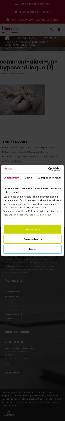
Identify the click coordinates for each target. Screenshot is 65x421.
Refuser (32, 249)
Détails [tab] (28, 177)
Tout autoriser (32, 229)
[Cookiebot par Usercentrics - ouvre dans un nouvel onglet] (48, 169)
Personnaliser (30, 239)
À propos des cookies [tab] (50, 177)
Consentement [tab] (11, 177)
